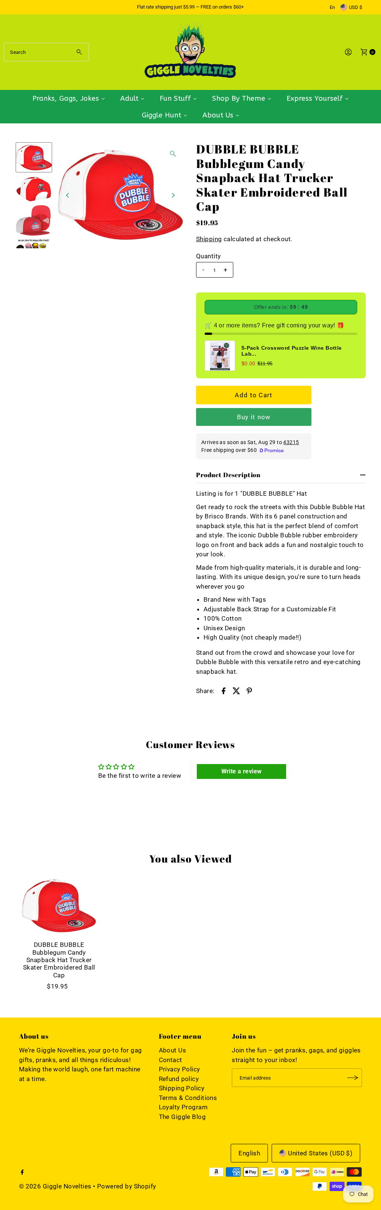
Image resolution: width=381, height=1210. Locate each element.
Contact (170, 1060)
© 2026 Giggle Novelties (55, 1186)
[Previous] (68, 195)
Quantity (208, 256)
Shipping (209, 239)
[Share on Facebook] (223, 690)
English (249, 1153)
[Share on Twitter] (236, 690)
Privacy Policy (179, 1069)
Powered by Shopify (126, 1186)
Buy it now (254, 417)
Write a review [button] (241, 771)
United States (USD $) (320, 1153)
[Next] (173, 195)
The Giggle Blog (182, 1116)
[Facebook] (22, 1172)
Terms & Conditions (188, 1097)
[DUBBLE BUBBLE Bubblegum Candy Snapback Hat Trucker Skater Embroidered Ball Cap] (59, 906)
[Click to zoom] (173, 154)
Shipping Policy (181, 1088)
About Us (172, 1050)
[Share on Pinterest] (249, 690)
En (332, 7)
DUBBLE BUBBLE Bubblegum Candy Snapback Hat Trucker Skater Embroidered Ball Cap (59, 960)
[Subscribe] (352, 1077)
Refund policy (179, 1079)
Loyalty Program (183, 1107)
